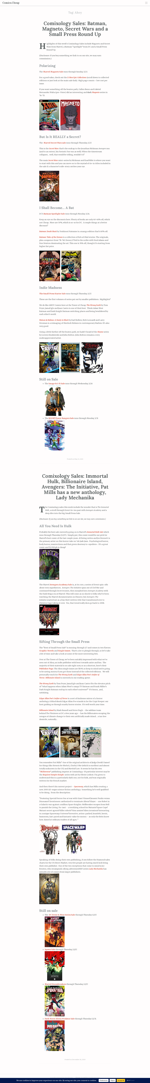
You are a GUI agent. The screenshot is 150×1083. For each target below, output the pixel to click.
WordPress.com (93, 1077)
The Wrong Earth (46, 683)
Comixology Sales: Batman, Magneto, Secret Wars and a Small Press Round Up (75, 28)
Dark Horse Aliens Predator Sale (59, 1019)
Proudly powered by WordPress (61, 1077)
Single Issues (64, 651)
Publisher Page (46, 669)
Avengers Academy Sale (61, 585)
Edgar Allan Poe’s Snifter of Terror (53, 698)
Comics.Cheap (10, 2)
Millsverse (45, 772)
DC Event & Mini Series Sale (62, 915)
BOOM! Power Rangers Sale (61, 418)
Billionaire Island (53, 678)
